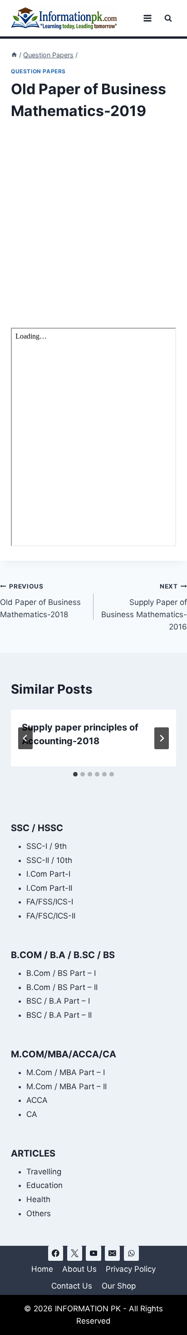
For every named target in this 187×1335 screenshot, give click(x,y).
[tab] (75, 774)
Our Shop (119, 1285)
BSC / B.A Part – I (58, 1000)
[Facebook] (55, 1253)
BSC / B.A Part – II (59, 1015)
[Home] (14, 55)
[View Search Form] (168, 18)
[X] (74, 1253)
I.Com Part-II (49, 888)
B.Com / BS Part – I (61, 973)
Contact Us (71, 1285)
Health (38, 1199)
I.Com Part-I (48, 873)
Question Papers (38, 71)
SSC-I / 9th (46, 846)
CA (31, 1114)
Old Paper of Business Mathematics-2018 (40, 601)
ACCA (37, 1100)
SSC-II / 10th (49, 860)
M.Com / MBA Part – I (65, 1072)
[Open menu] (147, 18)
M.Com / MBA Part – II (66, 1086)
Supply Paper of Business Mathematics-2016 (144, 607)
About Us (79, 1269)
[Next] (161, 738)
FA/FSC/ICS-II (50, 915)
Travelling (43, 1171)
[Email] (112, 1253)
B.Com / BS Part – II (62, 987)
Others (38, 1213)
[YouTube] (93, 1253)
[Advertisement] (93, 230)
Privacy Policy (131, 1269)
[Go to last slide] (25, 738)
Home (42, 1269)
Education (44, 1185)
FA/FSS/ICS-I (49, 901)
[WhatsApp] (131, 1253)
